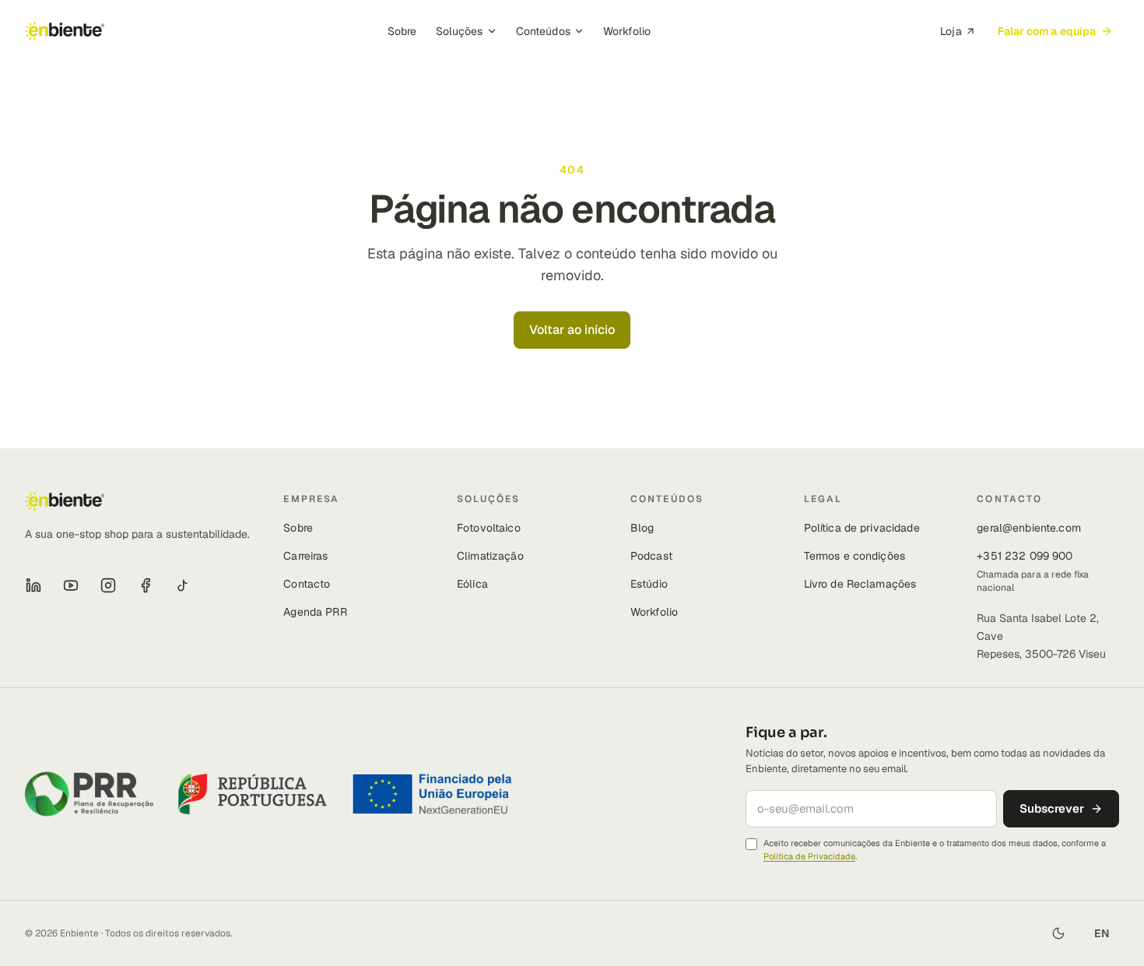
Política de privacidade (862, 528)
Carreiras (305, 556)
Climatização (490, 556)
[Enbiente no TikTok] (183, 585)
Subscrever (1051, 808)
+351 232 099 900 (1024, 556)
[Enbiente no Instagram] (108, 585)
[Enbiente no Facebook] (145, 585)
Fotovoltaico (489, 528)
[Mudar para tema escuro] (1058, 933)
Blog (642, 528)
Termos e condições (855, 556)
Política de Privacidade (809, 856)
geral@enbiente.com (1029, 528)
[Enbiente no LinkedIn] (33, 585)
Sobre (402, 31)
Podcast (651, 556)
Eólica (472, 584)
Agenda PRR (314, 612)
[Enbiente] (64, 31)
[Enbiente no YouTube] (71, 585)
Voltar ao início (572, 329)
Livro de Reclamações (860, 584)
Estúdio (649, 584)
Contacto (306, 584)
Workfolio (627, 31)
